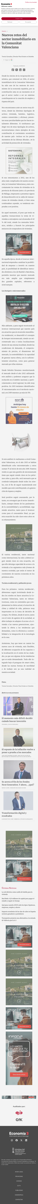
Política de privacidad (31, 2)
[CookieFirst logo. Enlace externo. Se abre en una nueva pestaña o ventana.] (6, 4)
